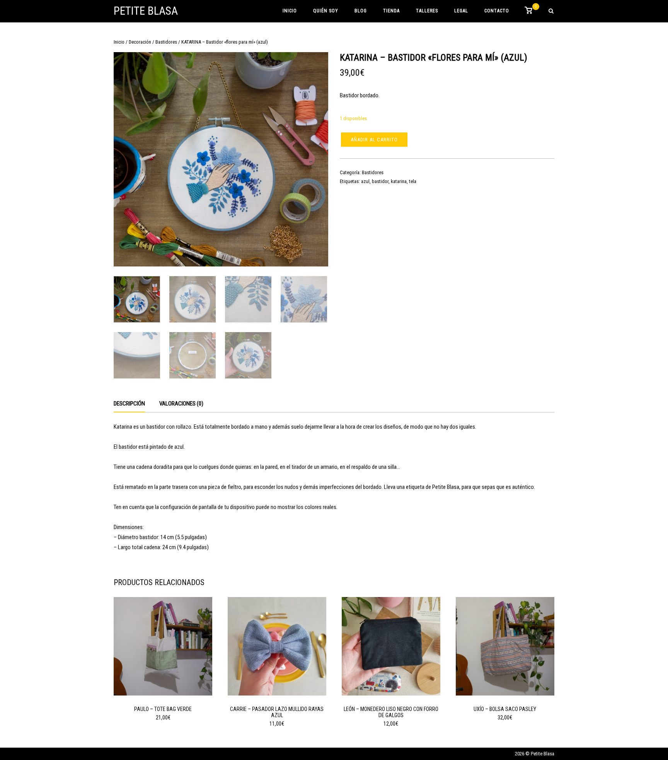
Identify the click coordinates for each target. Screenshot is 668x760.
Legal (461, 11)
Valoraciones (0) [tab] (181, 403)
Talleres (427, 11)
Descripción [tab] (129, 403)
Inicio (290, 11)
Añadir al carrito (374, 139)
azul (365, 181)
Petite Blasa (146, 10)
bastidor (380, 181)
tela (412, 181)
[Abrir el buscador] (551, 11)
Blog (360, 11)
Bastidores (166, 42)
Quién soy (325, 11)
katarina (399, 181)
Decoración (140, 42)
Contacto (496, 11)
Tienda (391, 11)
